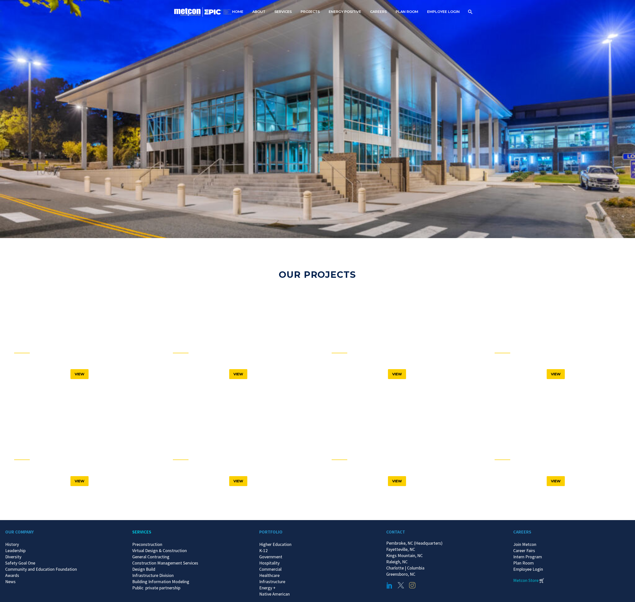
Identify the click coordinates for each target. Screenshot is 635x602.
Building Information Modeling (160, 581)
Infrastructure (272, 581)
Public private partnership (156, 588)
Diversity (13, 557)
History (12, 544)
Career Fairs (524, 550)
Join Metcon (524, 544)
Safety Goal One (20, 563)
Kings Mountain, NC (405, 555)
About (258, 11)
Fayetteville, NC (401, 549)
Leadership (15, 550)
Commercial (270, 569)
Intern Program (527, 557)
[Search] (470, 11)
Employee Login (443, 11)
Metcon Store (526, 580)
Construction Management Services (165, 563)
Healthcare (269, 575)
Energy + (267, 588)
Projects (310, 11)
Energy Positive (345, 11)
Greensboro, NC (400, 574)
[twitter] (401, 585)
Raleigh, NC (397, 562)
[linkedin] (389, 585)
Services (283, 11)
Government (270, 557)
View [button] (79, 374)
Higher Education (275, 544)
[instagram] (412, 585)
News (10, 581)
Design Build (143, 569)
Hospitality (269, 563)
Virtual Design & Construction (159, 550)
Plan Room (407, 11)
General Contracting (150, 557)
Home (237, 11)
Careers (378, 11)
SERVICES (141, 532)
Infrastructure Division (153, 575)
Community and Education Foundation (41, 569)
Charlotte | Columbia (405, 568)
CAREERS (522, 532)
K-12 (263, 550)
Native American (274, 594)
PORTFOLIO (271, 532)
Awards (12, 575)
